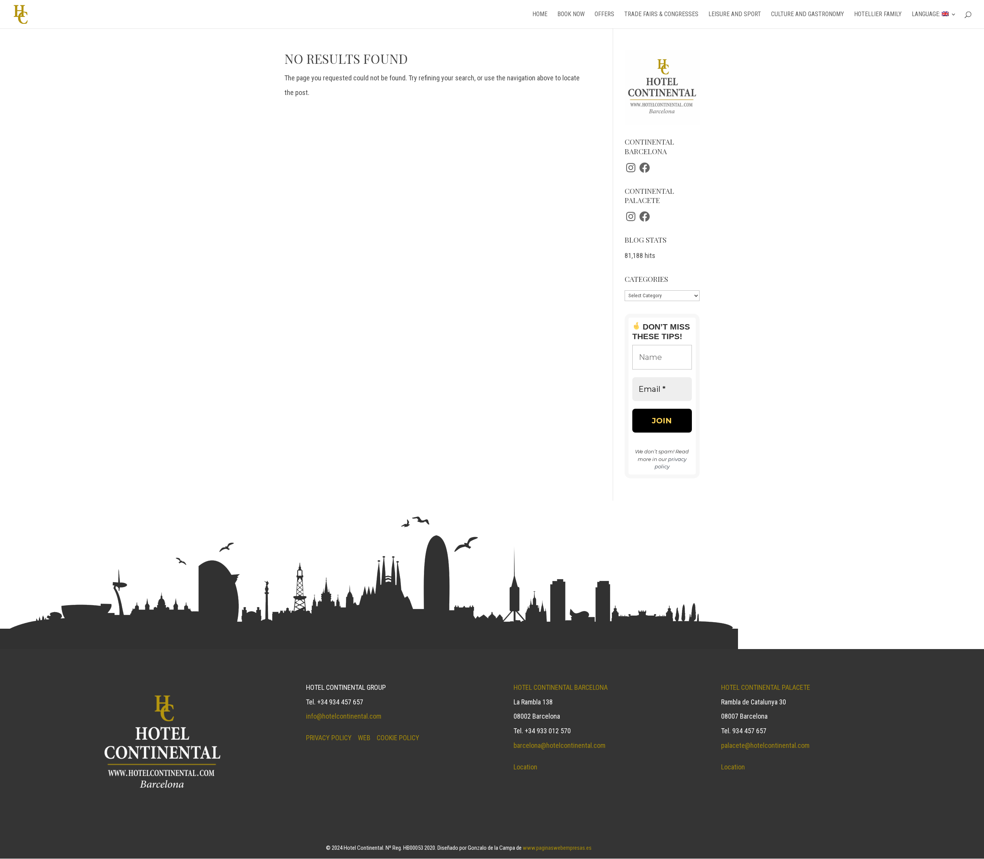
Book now (571, 15)
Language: (927, 15)
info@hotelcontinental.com (343, 716)
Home (539, 15)
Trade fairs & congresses (661, 15)
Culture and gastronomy (807, 15)
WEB (364, 738)
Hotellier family (878, 15)
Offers (604, 15)
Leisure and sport (734, 15)
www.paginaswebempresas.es (557, 847)
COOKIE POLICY (398, 738)
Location (525, 767)
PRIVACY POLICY (329, 738)
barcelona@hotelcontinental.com (559, 745)
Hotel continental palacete (765, 687)
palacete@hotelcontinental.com (765, 745)
